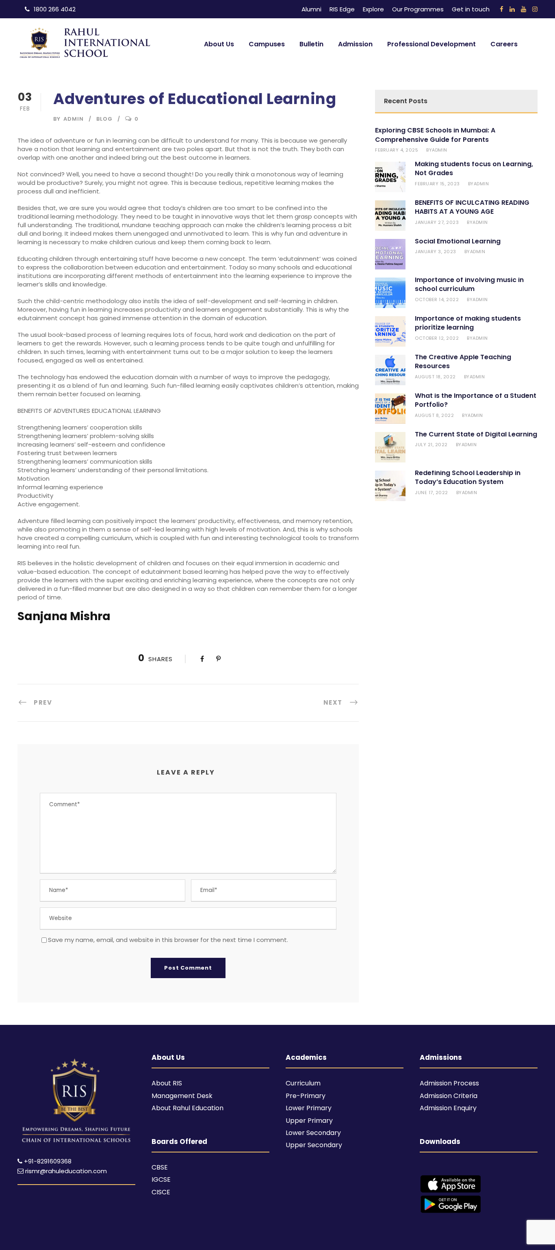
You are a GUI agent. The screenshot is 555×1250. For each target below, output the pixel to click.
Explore (373, 9)
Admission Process (449, 1083)
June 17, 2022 (431, 492)
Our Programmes (418, 9)
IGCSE (161, 1179)
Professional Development (431, 44)
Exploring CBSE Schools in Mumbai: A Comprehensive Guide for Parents (435, 135)
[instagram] (535, 9)
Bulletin (311, 44)
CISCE (161, 1192)
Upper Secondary (314, 1145)
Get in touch (471, 9)
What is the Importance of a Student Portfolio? (475, 400)
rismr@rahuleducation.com (65, 1171)
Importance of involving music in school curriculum (469, 284)
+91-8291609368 (48, 1161)
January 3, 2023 (435, 251)
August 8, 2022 (434, 415)
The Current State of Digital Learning (476, 434)
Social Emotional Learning (458, 241)
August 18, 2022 (435, 376)
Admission (355, 44)
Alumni (311, 9)
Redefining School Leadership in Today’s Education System (467, 477)
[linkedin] (512, 9)
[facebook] (501, 9)
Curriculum (303, 1083)
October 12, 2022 (437, 338)
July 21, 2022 (431, 444)
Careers (504, 44)
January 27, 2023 (437, 222)
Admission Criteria (448, 1095)
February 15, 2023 (437, 183)
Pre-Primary (305, 1095)
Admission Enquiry (448, 1108)
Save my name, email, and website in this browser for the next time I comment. (168, 939)
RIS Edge (342, 9)
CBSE (160, 1167)
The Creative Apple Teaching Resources (463, 361)
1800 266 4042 (55, 9)
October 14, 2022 (437, 299)
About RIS (167, 1083)
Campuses (267, 44)
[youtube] (523, 9)
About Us (219, 44)
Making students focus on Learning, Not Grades (474, 168)
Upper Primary (309, 1120)
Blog (104, 119)
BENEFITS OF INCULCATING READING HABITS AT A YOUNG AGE (472, 207)
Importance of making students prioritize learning (468, 323)
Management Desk (182, 1095)
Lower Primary (309, 1108)
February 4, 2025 (396, 150)
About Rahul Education (187, 1108)
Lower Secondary (313, 1132)
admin (73, 119)
